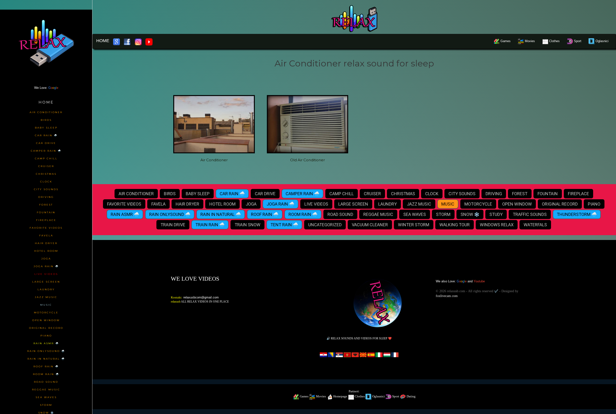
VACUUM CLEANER (370, 224)
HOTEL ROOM (222, 204)
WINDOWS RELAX (496, 224)
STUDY (496, 214)
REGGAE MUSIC (378, 214)
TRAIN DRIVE (172, 224)
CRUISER (372, 193)
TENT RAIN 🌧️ (284, 224)
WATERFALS (535, 224)
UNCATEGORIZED (325, 224)
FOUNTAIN (548, 193)
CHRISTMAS (403, 193)
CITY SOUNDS (462, 193)
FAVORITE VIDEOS (124, 204)
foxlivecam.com (447, 296)
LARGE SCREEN (353, 204)
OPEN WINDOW (517, 204)
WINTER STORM (413, 224)
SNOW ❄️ (470, 214)
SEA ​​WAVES (414, 214)
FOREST (519, 193)
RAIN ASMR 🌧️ (125, 214)
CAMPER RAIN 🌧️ (302, 193)
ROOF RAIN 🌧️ (264, 214)
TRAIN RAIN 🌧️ (210, 224)
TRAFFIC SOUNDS (530, 214)
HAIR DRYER (187, 204)
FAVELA (158, 204)
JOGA (251, 204)
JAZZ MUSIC (419, 204)
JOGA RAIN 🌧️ (280, 204)
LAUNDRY (387, 204)
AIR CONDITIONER (136, 193)
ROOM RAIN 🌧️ (303, 214)
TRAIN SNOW (247, 224)
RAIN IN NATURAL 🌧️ (220, 214)
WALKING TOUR (454, 224)
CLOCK (431, 193)
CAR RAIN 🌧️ (232, 193)
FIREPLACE (578, 193)
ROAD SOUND (340, 214)
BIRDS (170, 193)
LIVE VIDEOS (316, 204)
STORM (443, 214)
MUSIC (447, 204)
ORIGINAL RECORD (560, 204)
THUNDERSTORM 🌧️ (577, 214)
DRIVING (494, 193)
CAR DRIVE (265, 193)
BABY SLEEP (198, 193)
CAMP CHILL (341, 193)
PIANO (594, 204)
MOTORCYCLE (478, 204)
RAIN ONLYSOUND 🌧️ (169, 214)
